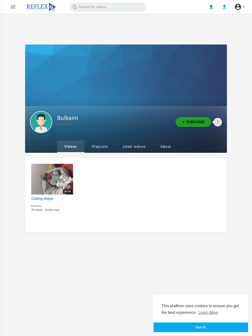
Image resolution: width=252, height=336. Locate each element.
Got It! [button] (201, 327)
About (165, 147)
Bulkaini (67, 118)
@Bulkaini (64, 124)
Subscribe (196, 122)
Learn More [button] (208, 312)
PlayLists (100, 147)
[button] (239, 7)
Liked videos (134, 147)
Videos (70, 147)
